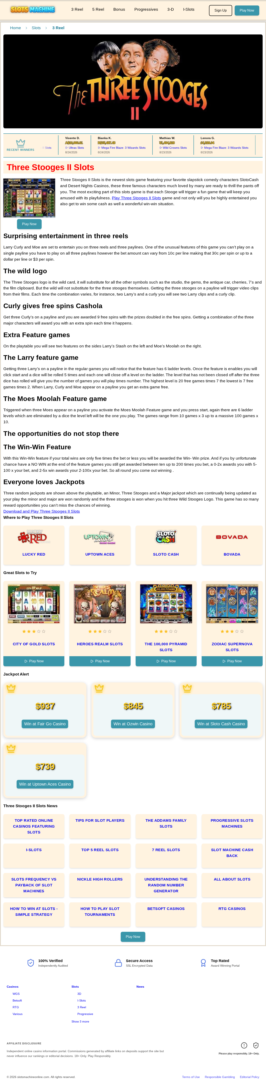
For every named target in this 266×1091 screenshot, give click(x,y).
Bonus (119, 9)
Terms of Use (191, 1077)
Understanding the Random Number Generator (166, 885)
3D (79, 993)
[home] (35, 16)
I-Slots (189, 9)
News (140, 986)
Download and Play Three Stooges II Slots (41, 511)
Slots (36, 28)
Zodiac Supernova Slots (232, 647)
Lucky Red (33, 554)
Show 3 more (80, 1021)
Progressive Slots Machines (232, 823)
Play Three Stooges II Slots (136, 198)
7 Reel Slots (166, 850)
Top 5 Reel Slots (100, 850)
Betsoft (17, 1000)
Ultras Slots (68, 147)
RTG (16, 1007)
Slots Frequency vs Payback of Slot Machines (34, 885)
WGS (16, 993)
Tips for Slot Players (99, 820)
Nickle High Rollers (100, 879)
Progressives (146, 9)
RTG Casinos (232, 909)
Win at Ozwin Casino (133, 724)
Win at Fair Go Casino (45, 724)
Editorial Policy (249, 1077)
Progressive (85, 1014)
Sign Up (220, 10)
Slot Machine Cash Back (232, 853)
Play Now (247, 10)
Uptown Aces (100, 554)
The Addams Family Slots (166, 823)
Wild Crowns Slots (167, 147)
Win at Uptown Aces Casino (45, 784)
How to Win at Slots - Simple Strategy (34, 912)
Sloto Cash (166, 554)
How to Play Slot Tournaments (100, 912)
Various (17, 1014)
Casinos (13, 986)
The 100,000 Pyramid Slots (166, 647)
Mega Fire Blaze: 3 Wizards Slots (116, 147)
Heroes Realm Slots (100, 644)
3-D (170, 9)
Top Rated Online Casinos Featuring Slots (34, 826)
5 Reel (98, 9)
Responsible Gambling (220, 1077)
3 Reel (77, 9)
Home (15, 28)
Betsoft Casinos (166, 909)
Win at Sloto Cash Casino (221, 724)
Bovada (232, 554)
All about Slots (232, 879)
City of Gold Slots (34, 644)
